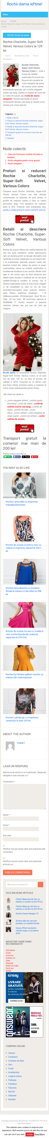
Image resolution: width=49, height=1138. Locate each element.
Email (6, 825)
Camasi (11, 1053)
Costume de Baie (16, 1061)
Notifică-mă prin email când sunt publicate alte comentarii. (24, 850)
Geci (10, 1064)
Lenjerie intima (15, 1076)
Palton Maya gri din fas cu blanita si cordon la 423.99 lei (29, 907)
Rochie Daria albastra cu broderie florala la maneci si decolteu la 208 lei (23, 591)
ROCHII (13, 21)
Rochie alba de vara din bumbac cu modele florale (27, 922)
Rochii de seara (22, 35)
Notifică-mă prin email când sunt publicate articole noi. (22, 863)
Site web (7, 835)
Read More (40, 1134)
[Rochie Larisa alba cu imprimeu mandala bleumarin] (24, 485)
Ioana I (7, 56)
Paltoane (12, 1080)
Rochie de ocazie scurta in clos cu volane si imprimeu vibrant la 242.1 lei (23, 547)
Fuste (10, 1068)
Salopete (12, 1095)
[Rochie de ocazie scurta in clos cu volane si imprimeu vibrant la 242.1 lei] (24, 528)
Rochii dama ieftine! (24, 4)
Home (3, 21)
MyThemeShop (24, 1123)
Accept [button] (30, 1134)
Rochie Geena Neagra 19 (27, 913)
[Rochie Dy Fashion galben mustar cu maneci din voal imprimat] (24, 658)
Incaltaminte (13, 1072)
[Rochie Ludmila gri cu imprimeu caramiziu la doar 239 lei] (24, 701)
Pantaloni (12, 1084)
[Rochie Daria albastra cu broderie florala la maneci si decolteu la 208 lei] (24, 572)
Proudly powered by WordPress (14, 1121)
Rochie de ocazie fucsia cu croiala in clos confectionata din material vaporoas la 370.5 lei (24, 634)
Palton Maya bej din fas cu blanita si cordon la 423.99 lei (29, 900)
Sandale (12, 1099)
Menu (5, 14)
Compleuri (13, 1057)
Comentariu (9, 781)
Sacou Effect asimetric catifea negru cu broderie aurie (27, 930)
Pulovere (12, 1088)
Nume (6, 815)
